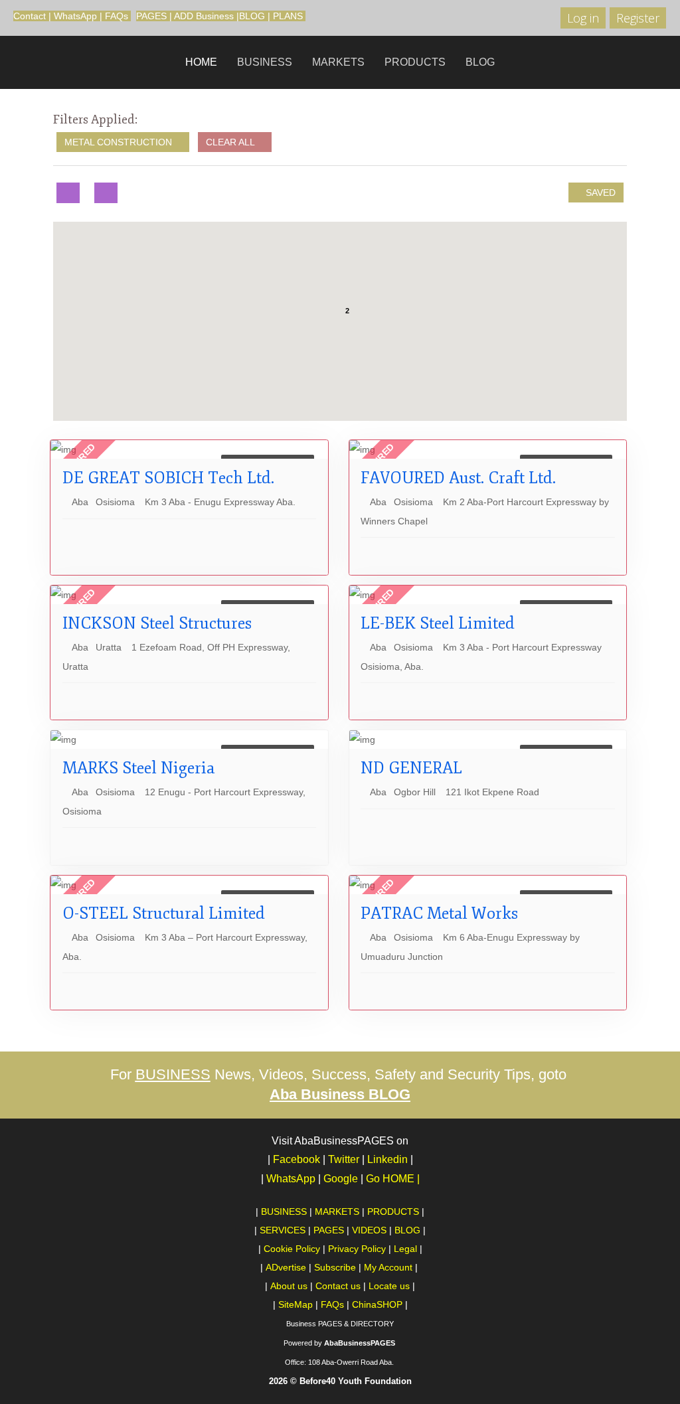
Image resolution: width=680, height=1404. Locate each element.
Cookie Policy (292, 1248)
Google (343, 1178)
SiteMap (295, 1304)
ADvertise (286, 1267)
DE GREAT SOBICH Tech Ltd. (168, 478)
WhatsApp (75, 16)
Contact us (338, 1286)
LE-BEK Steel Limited (438, 623)
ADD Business (204, 16)
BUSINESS (264, 62)
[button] (344, 342)
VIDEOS (369, 1230)
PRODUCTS (415, 62)
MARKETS (338, 62)
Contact (29, 16)
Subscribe (335, 1267)
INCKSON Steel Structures (157, 623)
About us (288, 1286)
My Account (388, 1267)
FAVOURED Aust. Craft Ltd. (458, 478)
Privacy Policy (357, 1248)
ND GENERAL (411, 768)
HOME (201, 62)
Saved (599, 192)
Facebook (296, 1159)
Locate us (389, 1286)
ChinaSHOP (377, 1304)
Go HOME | (393, 1178)
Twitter (343, 1159)
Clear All (231, 142)
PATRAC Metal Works (439, 913)
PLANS (288, 16)
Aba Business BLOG (340, 1094)
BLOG (252, 16)
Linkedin (387, 1159)
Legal (405, 1248)
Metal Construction (119, 142)
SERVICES (282, 1230)
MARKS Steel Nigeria (138, 768)
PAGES (151, 16)
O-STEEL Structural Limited (163, 913)
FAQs (116, 16)
